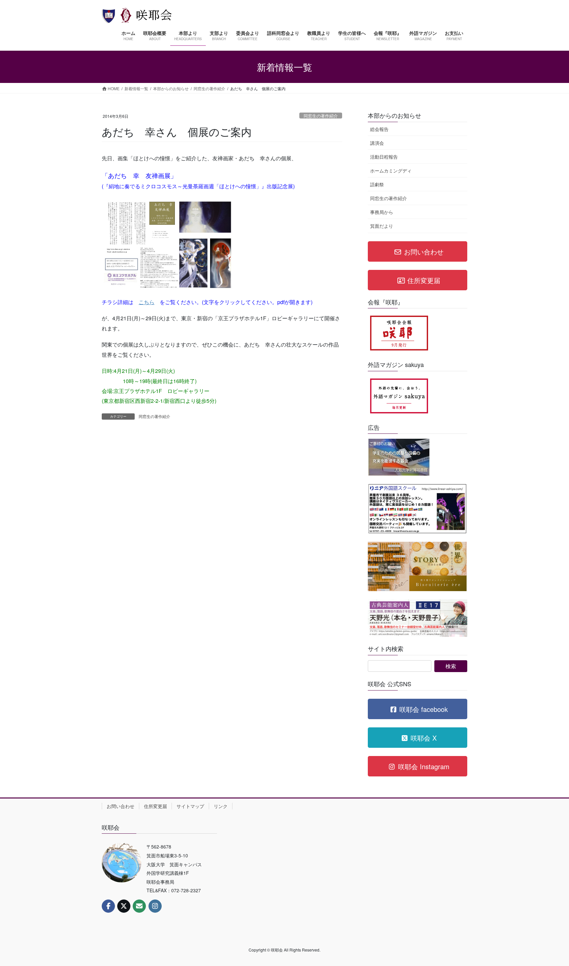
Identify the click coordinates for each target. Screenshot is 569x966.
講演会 (377, 143)
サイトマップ (190, 806)
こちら (146, 302)
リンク (221, 806)
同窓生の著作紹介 (321, 116)
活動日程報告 (384, 156)
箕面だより (381, 225)
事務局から (381, 212)
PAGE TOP (549, 931)
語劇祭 (377, 184)
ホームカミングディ (391, 170)
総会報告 (379, 129)
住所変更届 (155, 806)
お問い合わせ (120, 806)
